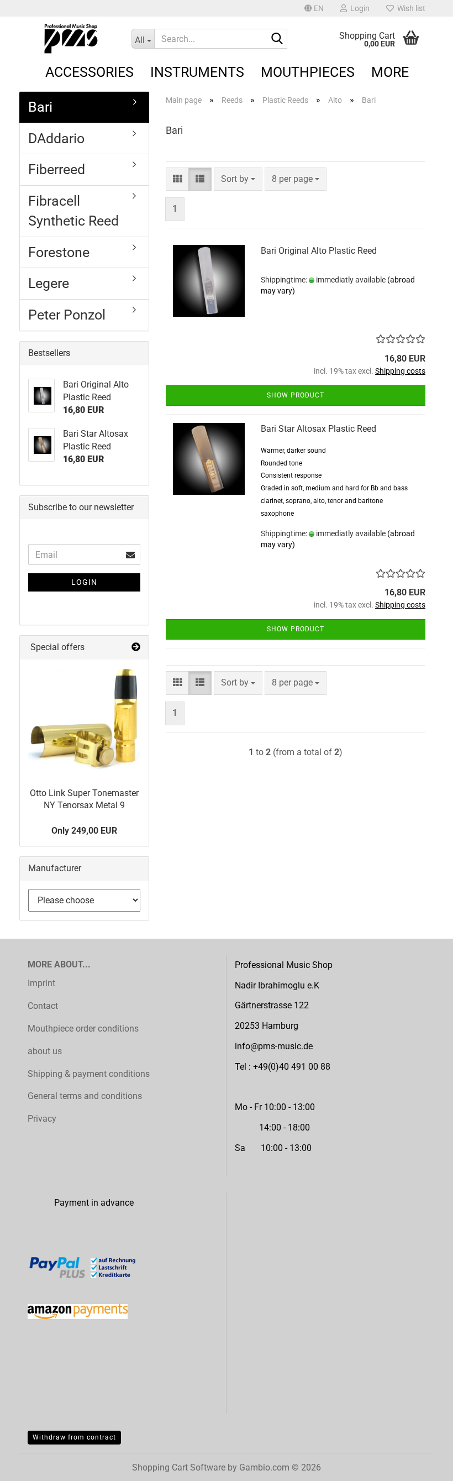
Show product (295, 395)
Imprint (41, 983)
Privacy (42, 1118)
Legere (48, 283)
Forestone (58, 252)
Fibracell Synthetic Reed (73, 211)
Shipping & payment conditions (89, 1074)
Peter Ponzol (67, 315)
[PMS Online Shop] (71, 39)
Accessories (89, 72)
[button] (314, 8)
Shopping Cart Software (178, 1467)
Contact (43, 1006)
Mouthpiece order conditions (83, 1028)
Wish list (409, 8)
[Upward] (422, 1464)
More (390, 72)
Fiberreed (56, 169)
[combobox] (238, 179)
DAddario (56, 138)
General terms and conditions (85, 1096)
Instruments (197, 72)
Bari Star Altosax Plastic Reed (318, 428)
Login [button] (358, 8)
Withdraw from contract (74, 1437)
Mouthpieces (308, 72)
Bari (40, 107)
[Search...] (276, 39)
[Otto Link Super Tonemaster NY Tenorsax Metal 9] (84, 719)
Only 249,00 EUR (84, 830)
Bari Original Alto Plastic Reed (319, 250)
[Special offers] (135, 647)
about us (45, 1051)
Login (84, 582)
